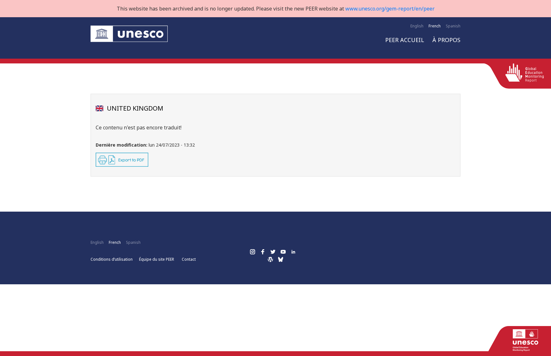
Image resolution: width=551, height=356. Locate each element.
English (416, 26)
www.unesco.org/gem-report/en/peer (390, 8)
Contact (189, 259)
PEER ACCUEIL (404, 40)
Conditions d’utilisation (112, 259)
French (435, 26)
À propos (446, 40)
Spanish (453, 26)
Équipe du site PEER (156, 259)
